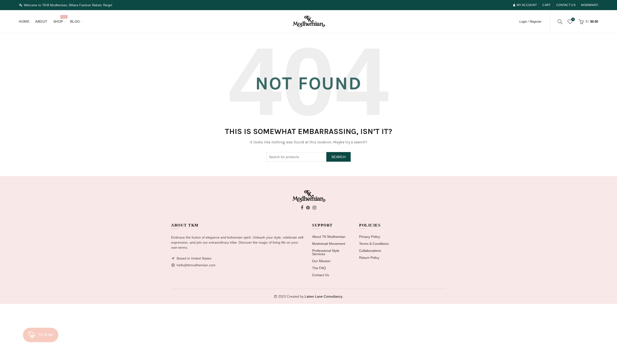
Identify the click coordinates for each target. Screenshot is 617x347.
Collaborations (370, 251)
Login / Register (530, 21)
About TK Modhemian (328, 237)
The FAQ (319, 268)
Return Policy (369, 258)
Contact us (566, 5)
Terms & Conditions (374, 244)
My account (527, 5)
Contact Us (320, 275)
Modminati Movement (328, 244)
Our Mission (321, 261)
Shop (59, 19)
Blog (75, 21)
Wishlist (573, 19)
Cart (546, 5)
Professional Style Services (325, 252)
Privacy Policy (369, 237)
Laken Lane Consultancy (323, 296)
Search (338, 157)
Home (24, 21)
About (41, 21)
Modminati (589, 5)
